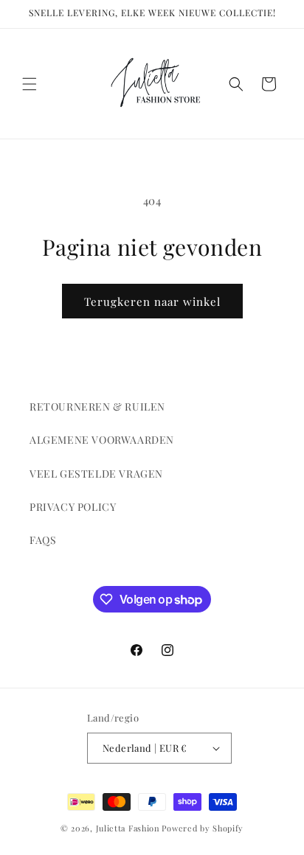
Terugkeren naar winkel (152, 301)
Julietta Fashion (128, 828)
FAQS (43, 540)
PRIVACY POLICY (73, 507)
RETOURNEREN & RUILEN (97, 406)
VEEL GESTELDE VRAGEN (96, 474)
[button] (29, 84)
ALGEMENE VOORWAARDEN (102, 440)
